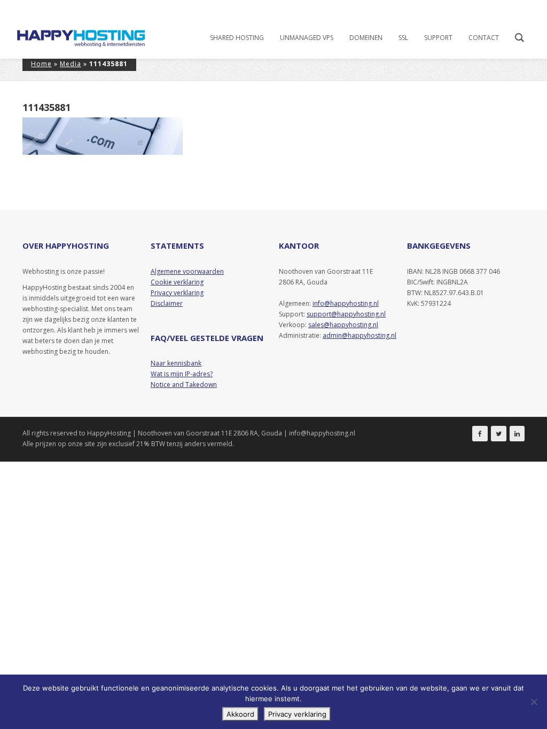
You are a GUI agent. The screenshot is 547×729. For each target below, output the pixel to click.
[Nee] (533, 701)
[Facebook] (480, 433)
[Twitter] (498, 433)
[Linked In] (517, 433)
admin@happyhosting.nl (359, 335)
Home (41, 63)
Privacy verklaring (297, 714)
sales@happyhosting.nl (343, 324)
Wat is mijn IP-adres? (182, 373)
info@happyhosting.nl (345, 303)
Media (70, 63)
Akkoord (240, 714)
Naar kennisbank (176, 363)
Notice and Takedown (184, 384)
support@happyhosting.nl (346, 314)
